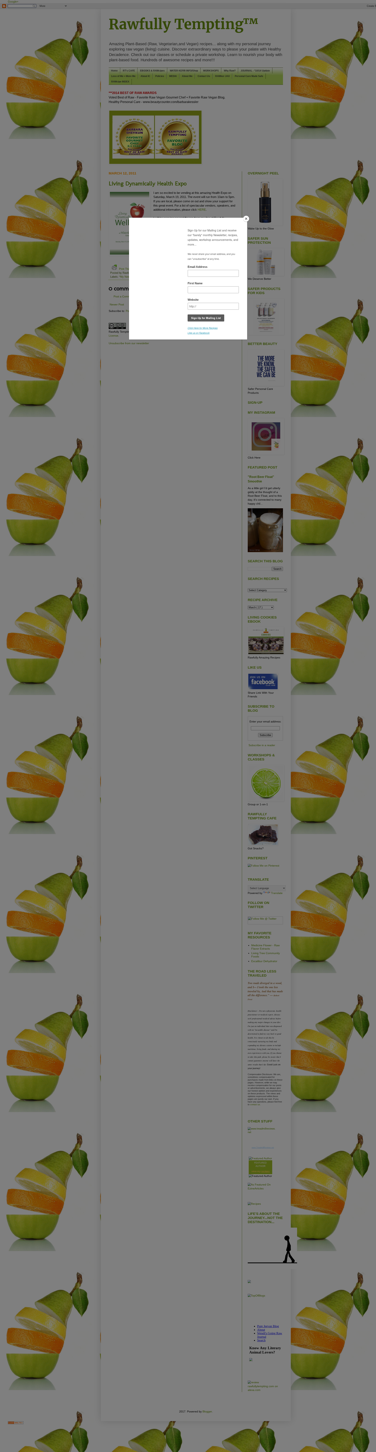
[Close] (246, 219)
